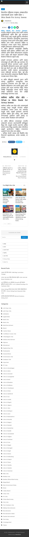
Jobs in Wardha (7, 465)
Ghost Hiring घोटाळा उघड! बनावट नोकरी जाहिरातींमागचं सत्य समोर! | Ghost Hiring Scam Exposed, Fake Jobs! (14, 291)
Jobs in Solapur (7, 459)
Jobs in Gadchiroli (8, 394)
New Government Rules (9, 485)
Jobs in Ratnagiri (7, 448)
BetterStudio (18, 534)
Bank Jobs (6, 320)
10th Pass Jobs (7, 308)
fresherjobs (6, 351)
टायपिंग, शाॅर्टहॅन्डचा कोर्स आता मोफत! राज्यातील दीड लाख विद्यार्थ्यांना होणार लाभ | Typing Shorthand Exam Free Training (21, 173)
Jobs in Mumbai (7, 420)
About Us (5, 262)
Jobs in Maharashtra (8, 417)
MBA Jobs (6, 474)
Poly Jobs (5, 502)
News (3, 9)
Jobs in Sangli (7, 451)
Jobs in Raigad (7, 445)
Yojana (5, 525)
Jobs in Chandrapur (8, 388)
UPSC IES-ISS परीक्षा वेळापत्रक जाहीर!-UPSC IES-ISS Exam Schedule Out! (14, 278)
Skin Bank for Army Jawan (14, 30)
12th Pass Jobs (7, 311)
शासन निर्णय (5, 256)
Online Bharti (6, 491)
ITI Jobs (5, 365)
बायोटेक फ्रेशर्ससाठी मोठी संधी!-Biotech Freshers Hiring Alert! (12, 297)
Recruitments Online (9, 514)
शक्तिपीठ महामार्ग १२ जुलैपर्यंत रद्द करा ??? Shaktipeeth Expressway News (8, 171)
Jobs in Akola (6, 371)
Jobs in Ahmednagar (8, 368)
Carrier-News (7, 331)
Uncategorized (7, 522)
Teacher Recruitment (9, 517)
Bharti (4, 328)
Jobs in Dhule (7, 391)
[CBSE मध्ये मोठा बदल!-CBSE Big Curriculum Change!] (8, 192)
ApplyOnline (6, 317)
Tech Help (6, 519)
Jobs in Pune (6, 442)
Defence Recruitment (9, 340)
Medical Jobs (6, 477)
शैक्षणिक (5, 253)
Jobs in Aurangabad (8, 377)
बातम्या (4, 247)
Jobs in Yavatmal (7, 471)
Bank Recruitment (8, 325)
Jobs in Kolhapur (7, 411)
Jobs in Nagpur (7, 422)
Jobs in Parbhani (7, 440)
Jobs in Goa (6, 397)
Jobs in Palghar (7, 437)
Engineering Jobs (8, 348)
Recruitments (7, 511)
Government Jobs (8, 357)
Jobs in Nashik (7, 431)
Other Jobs (6, 494)
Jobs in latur (6, 414)
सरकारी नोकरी (6, 250)
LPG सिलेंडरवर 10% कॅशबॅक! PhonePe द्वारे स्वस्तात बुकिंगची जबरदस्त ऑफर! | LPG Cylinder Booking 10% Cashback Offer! (14, 284)
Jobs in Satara (7, 454)
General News (7, 354)
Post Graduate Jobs (8, 505)
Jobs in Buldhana (7, 385)
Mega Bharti (6, 482)
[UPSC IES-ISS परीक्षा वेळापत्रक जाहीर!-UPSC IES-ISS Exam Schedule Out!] (20, 192)
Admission (6, 314)
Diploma (5, 342)
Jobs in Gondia (7, 400)
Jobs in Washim (7, 468)
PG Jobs (5, 497)
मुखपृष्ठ (4, 244)
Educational (6, 345)
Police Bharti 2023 (8, 499)
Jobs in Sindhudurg (8, 457)
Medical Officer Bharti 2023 (10, 479)
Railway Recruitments (9, 508)
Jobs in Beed (6, 380)
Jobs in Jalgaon (7, 405)
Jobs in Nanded (7, 425)
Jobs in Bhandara (8, 382)
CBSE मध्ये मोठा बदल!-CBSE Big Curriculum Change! (12, 273)
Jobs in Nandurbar (8, 428)
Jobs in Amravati (7, 374)
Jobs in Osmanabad (8, 434)
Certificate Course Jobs (9, 334)
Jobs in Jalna (6, 408)
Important (6, 189)
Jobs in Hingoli (7, 402)
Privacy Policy (6, 259)
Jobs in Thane (7, 462)
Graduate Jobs (7, 360)
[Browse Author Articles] (14, 151)
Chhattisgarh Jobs (8, 337)
